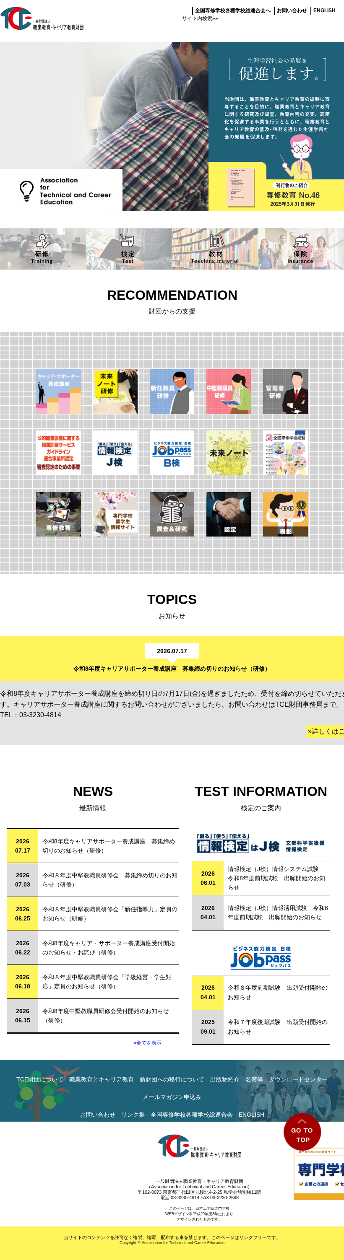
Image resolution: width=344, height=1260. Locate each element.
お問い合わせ (292, 10)
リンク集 (133, 1114)
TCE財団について (39, 1079)
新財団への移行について (172, 1079)
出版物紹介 (225, 1079)
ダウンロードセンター (298, 1079)
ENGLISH (324, 10)
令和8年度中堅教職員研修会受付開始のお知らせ (105, 1011)
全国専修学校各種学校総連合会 (192, 1114)
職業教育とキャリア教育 (101, 1079)
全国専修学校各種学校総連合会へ (233, 10)
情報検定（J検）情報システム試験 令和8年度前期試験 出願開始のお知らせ (276, 878)
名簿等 (254, 1079)
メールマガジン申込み (172, 1097)
